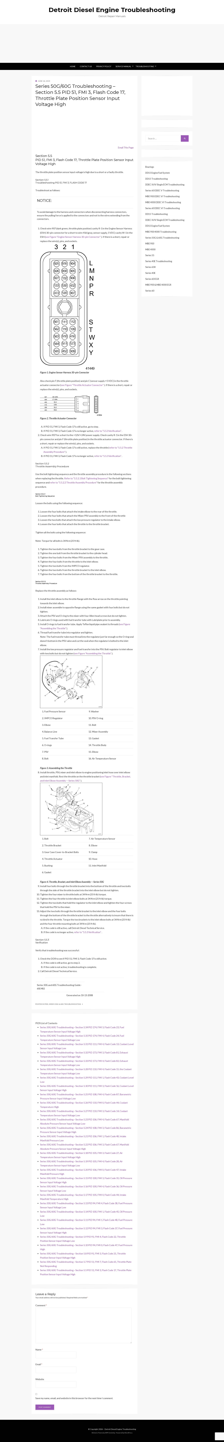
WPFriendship (110, 1433)
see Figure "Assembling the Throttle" (92, 653)
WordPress (128, 1433)
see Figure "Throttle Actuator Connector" (82, 385)
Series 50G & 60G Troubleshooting (65, 1004)
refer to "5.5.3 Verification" (107, 430)
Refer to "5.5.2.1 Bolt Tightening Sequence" (86, 478)
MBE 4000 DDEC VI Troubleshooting (163, 202)
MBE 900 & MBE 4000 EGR (158, 284)
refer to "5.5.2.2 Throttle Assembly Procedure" (73, 482)
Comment (41, 1305)
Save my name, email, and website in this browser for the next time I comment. (74, 1398)
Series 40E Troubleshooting (158, 261)
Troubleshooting (145, 66)
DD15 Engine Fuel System (157, 172)
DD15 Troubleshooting (156, 178)
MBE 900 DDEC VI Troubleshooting (162, 196)
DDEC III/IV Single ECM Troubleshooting (164, 184)
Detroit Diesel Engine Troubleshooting (112, 10)
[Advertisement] (112, 43)
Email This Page (126, 147)
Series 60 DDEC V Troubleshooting (162, 190)
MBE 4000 (150, 249)
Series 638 (150, 267)
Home (72, 66)
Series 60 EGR (152, 279)
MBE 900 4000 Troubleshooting (160, 231)
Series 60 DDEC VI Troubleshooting (162, 208)
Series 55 (149, 255)
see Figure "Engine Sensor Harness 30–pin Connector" (73, 236)
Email (38, 1364)
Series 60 (149, 290)
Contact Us (86, 66)
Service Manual (123, 66)
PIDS (46, 1004)
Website (39, 1379)
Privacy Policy (103, 66)
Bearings (149, 166)
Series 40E (150, 273)
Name (39, 1349)
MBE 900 (149, 243)
